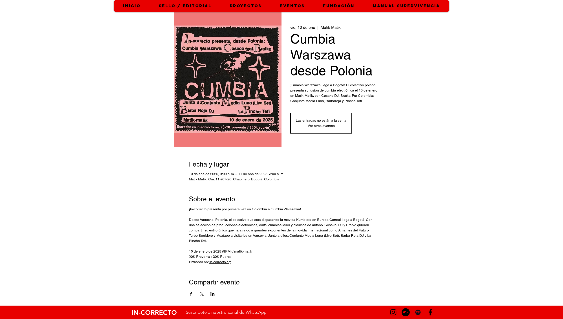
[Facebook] (430, 312)
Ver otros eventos (321, 126)
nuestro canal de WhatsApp (239, 312)
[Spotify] (418, 312)
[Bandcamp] (406, 312)
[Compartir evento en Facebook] (191, 294)
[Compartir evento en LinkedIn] (212, 294)
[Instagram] (393, 312)
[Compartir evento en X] (202, 294)
